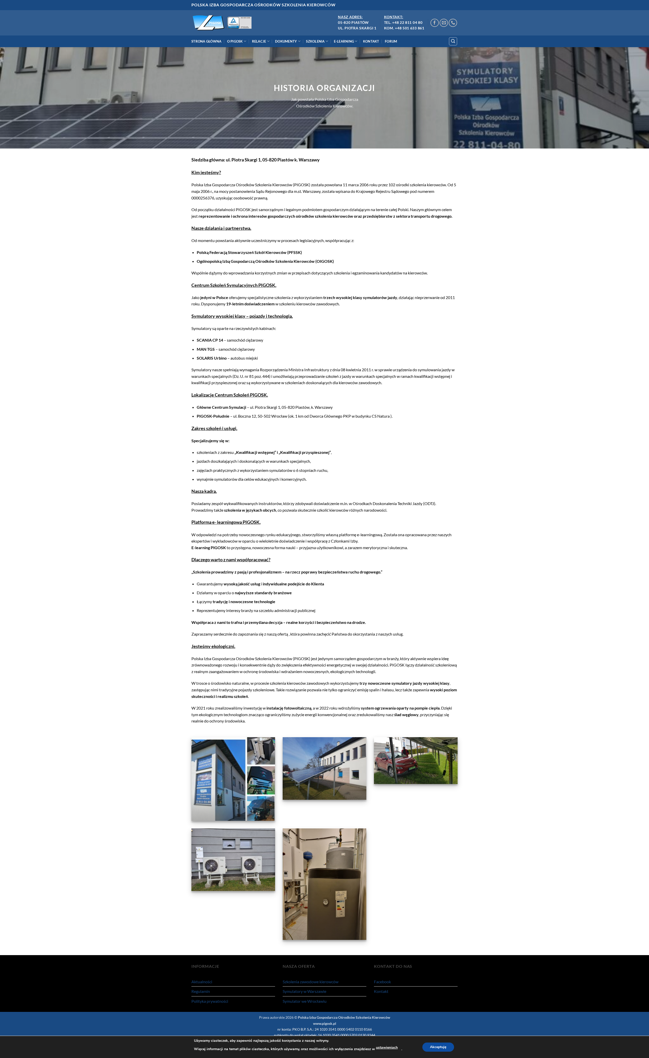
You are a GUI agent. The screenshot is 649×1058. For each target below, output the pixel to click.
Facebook (382, 981)
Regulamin (200, 991)
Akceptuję (438, 1047)
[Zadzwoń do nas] (453, 23)
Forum (391, 41)
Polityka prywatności (209, 1001)
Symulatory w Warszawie (304, 991)
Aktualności (201, 981)
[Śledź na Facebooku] (434, 23)
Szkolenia (315, 41)
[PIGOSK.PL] (223, 22)
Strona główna (206, 41)
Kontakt (371, 41)
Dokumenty (286, 41)
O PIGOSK (235, 41)
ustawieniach (387, 1047)
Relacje (259, 41)
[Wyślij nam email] (444, 23)
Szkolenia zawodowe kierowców (310, 981)
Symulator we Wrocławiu (305, 1001)
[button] (453, 41)
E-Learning (344, 41)
